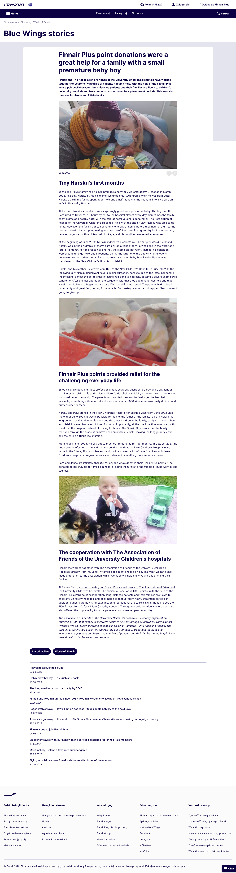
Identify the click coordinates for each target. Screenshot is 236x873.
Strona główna (11, 22)
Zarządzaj (121, 13)
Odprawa (137, 13)
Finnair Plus (134, 428)
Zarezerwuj (103, 13)
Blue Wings (26, 22)
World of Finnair (42, 22)
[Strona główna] (14, 4)
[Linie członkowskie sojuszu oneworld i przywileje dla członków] (30, 4)
